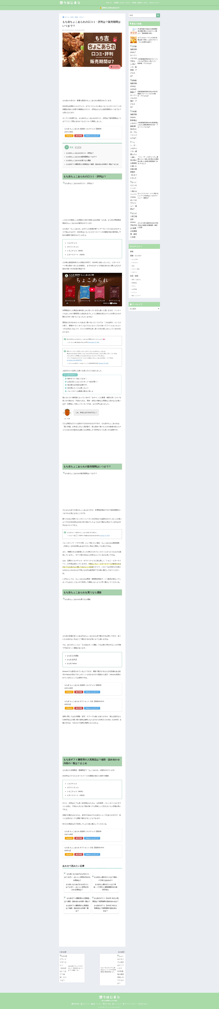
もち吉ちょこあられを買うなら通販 (78, 160)
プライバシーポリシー (130, 1004)
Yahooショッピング (92, 136)
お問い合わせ (143, 1004)
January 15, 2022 (103, 363)
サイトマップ (155, 2)
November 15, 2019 (93, 342)
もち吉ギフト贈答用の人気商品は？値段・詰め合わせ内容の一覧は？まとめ (92, 164)
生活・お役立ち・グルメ (140, 2)
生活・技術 (134, 276)
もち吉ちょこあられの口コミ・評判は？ (80, 153)
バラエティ (135, 262)
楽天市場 (79, 136)
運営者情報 (76, 1004)
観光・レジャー (136, 295)
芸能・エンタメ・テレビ (123, 2)
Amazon (69, 136)
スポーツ (134, 272)
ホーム (110, 2)
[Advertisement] (92, 83)
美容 (131, 251)
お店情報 (134, 289)
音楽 (133, 266)
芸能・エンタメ (135, 256)
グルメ (134, 286)
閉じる (78, 147)
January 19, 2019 (105, 535)
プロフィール (86, 1004)
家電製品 (134, 283)
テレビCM (135, 259)
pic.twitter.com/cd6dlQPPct (74, 360)
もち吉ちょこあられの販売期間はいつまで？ (81, 157)
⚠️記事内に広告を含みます (110, 8)
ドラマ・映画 (135, 269)
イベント (134, 292)
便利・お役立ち (136, 279)
